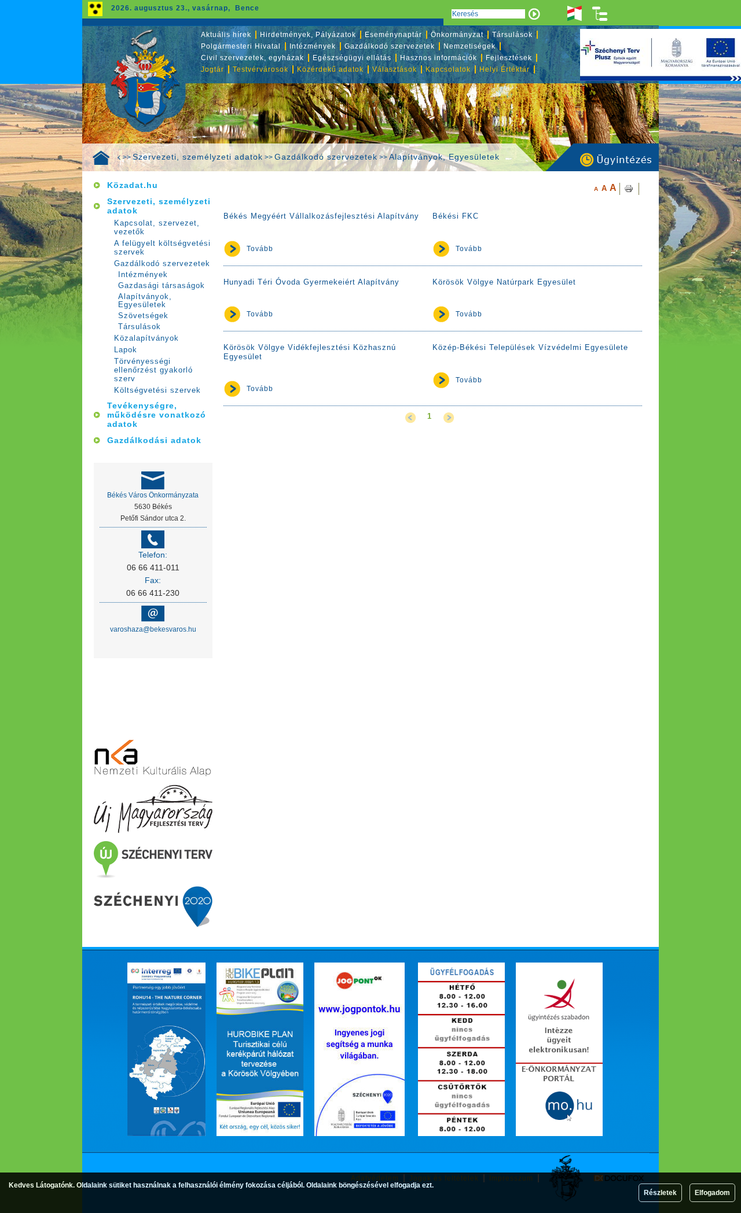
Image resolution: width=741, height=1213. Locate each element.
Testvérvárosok (260, 69)
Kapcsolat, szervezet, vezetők (157, 227)
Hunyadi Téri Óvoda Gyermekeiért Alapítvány (311, 282)
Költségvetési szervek (157, 390)
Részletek (660, 1193)
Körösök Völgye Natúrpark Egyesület (504, 282)
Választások (394, 69)
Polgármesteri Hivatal (241, 46)
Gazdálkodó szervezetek (325, 156)
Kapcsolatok (448, 69)
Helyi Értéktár (504, 69)
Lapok (125, 349)
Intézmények (312, 46)
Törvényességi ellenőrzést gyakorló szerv (153, 370)
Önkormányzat (457, 35)
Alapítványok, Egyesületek (444, 156)
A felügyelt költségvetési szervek (162, 247)
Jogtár (212, 69)
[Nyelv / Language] (574, 13)
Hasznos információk (438, 58)
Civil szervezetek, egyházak (252, 58)
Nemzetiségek (469, 46)
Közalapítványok (146, 338)
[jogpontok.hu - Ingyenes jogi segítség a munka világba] (359, 1049)
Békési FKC (455, 216)
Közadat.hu (132, 185)
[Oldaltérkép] (600, 13)
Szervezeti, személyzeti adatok (198, 156)
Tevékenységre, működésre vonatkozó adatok (156, 415)
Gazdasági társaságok (161, 286)
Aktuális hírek (226, 35)
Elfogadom (712, 1193)
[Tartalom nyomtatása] (629, 189)
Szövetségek (143, 316)
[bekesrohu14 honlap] (166, 1049)
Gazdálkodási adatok (154, 440)
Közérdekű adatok (330, 69)
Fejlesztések (509, 58)
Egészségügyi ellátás (352, 58)
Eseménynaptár (393, 35)
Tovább (260, 249)
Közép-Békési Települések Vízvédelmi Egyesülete (530, 347)
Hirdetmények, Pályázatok (308, 35)
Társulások (512, 35)
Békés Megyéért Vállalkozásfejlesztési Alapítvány (321, 216)
